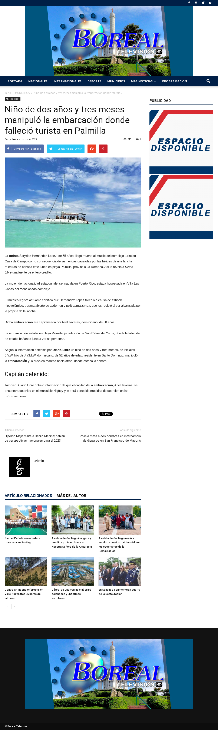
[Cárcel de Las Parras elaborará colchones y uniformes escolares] (73, 571)
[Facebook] (189, 3)
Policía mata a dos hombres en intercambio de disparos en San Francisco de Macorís (110, 438)
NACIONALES (37, 81)
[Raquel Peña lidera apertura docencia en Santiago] (26, 520)
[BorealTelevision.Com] (109, 41)
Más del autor (71, 495)
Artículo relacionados (28, 495)
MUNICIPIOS (116, 81)
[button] (208, 81)
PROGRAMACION (174, 81)
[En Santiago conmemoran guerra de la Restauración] (120, 571)
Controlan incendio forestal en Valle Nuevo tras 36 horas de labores (24, 594)
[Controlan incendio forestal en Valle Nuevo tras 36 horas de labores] (26, 571)
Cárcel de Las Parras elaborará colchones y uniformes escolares (71, 594)
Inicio (8, 93)
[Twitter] (203, 3)
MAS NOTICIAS (142, 81)
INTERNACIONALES (67, 81)
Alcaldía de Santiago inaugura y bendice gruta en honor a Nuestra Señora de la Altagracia (72, 542)
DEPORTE (94, 81)
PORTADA (15, 81)
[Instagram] (196, 3)
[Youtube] (210, 3)
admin (14, 139)
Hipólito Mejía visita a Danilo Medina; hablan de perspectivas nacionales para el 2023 (35, 438)
